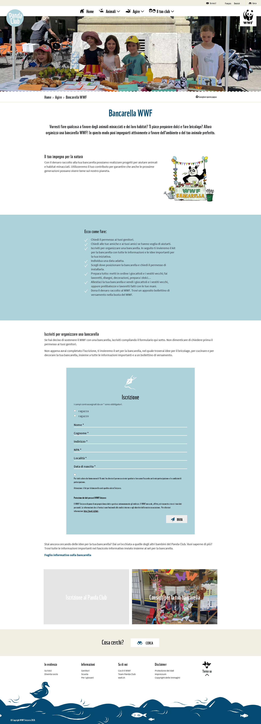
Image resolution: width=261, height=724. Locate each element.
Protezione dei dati (164, 670)
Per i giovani (87, 677)
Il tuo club (163, 11)
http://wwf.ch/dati (91, 511)
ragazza (83, 411)
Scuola (84, 674)
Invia (180, 519)
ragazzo (83, 416)
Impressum (160, 674)
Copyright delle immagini (167, 677)
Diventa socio (51, 674)
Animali (111, 11)
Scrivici (48, 670)
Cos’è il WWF (124, 670)
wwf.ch (121, 677)
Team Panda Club (127, 674)
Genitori (85, 670)
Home (90, 11)
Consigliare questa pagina (208, 96)
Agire (136, 11)
